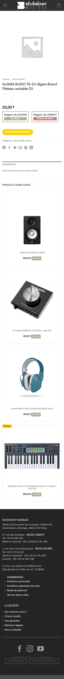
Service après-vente (17, 595)
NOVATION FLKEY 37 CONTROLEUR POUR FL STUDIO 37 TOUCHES (32, 488)
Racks (28, 141)
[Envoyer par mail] (20, 148)
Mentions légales (14, 625)
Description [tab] (9, 165)
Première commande (18, 581)
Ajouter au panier (17, 132)
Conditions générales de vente (23, 586)
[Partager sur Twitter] (15, 148)
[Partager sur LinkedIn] (31, 148)
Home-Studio (18, 79)
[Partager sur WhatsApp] (4, 148)
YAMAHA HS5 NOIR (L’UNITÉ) (32, 253)
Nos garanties (12, 621)
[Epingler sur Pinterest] (25, 148)
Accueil (5, 79)
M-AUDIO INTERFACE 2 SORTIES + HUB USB (32, 331)
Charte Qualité (13, 616)
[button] (5, 5)
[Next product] (5, 99)
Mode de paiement (17, 590)
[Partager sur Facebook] (9, 148)
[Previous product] (11, 99)
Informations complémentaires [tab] (20, 171)
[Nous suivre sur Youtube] (40, 649)
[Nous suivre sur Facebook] (19, 649)
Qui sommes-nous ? (16, 612)
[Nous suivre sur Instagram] (30, 649)
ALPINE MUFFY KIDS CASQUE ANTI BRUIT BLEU (32, 409)
